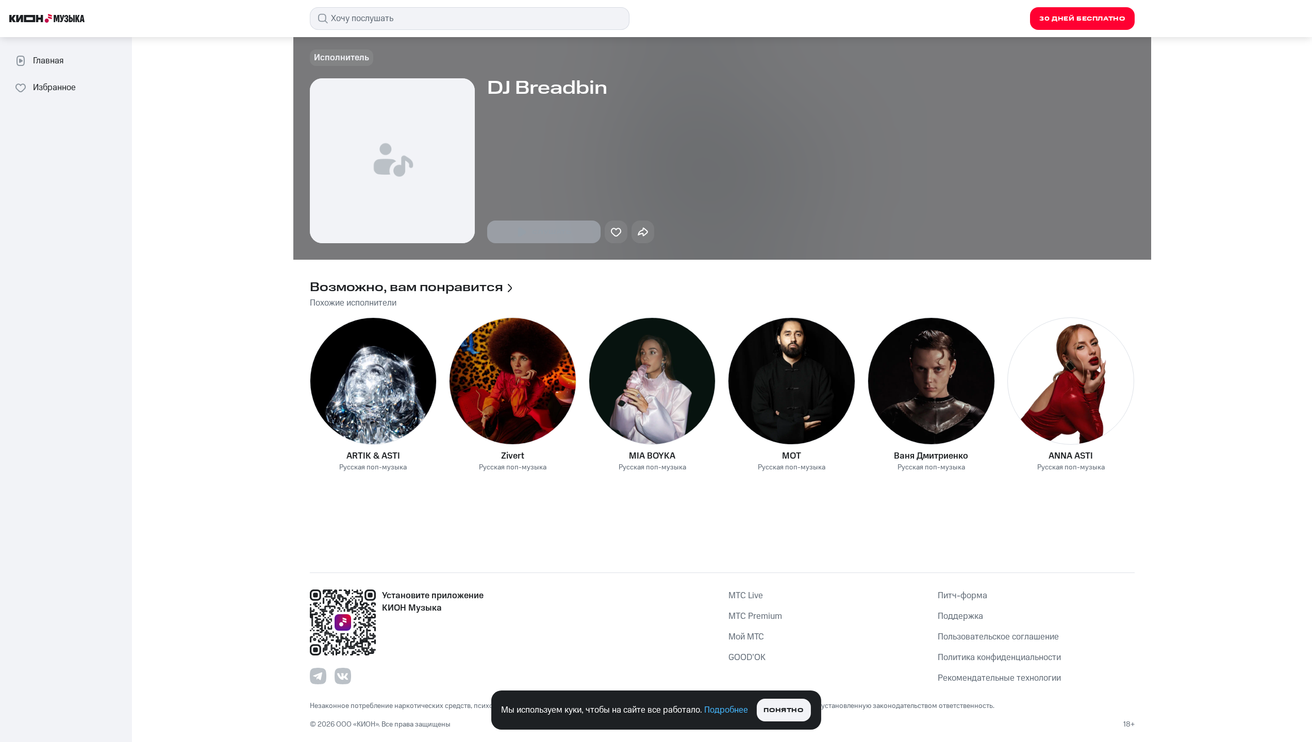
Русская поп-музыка (373, 467)
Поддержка (960, 616)
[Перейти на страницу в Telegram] (318, 676)
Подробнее (726, 710)
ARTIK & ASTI (373, 456)
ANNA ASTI (1071, 456)
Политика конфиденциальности (999, 657)
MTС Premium (755, 616)
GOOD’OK (747, 657)
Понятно (783, 710)
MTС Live (745, 595)
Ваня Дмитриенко (931, 456)
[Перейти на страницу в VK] (343, 676)
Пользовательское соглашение (998, 637)
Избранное (54, 87)
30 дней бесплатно (1082, 18)
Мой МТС (746, 637)
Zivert (512, 456)
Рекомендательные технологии (999, 678)
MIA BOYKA (652, 456)
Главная (48, 61)
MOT (791, 456)
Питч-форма (962, 595)
